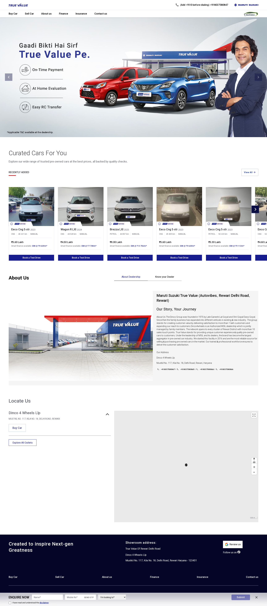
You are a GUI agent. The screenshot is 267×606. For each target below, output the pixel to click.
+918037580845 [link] (187, 369)
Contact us (100, 13)
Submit (241, 597)
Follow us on (230, 552)
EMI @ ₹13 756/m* (139, 246)
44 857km (124, 234)
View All (248, 172)
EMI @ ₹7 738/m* (89, 246)
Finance (63, 13)
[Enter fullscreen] (254, 415)
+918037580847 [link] (168, 369)
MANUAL (34, 234)
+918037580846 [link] (226, 369)
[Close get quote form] (256, 597)
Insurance (81, 13)
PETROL (113, 234)
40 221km (22, 234)
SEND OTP (89, 597)
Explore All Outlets (23, 442)
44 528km (72, 234)
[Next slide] (258, 77)
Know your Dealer (164, 276)
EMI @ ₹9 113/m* (236, 246)
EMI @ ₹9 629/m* (39, 246)
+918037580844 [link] (207, 369)
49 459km (170, 234)
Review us (235, 544)
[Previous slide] (8, 77)
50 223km (222, 234)
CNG (13, 234)
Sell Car (29, 13)
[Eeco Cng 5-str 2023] (31, 206)
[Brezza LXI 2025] (130, 206)
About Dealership (131, 276)
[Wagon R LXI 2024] (81, 206)
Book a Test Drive (31, 257)
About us (46, 13)
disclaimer (44, 603)
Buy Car (13, 13)
